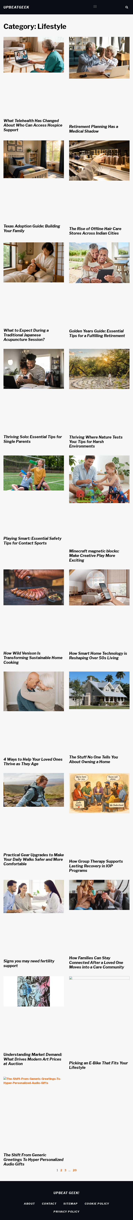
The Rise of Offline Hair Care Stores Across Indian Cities (95, 230)
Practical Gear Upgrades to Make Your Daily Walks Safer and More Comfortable (33, 859)
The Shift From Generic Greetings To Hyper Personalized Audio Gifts (33, 1159)
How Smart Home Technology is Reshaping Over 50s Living (98, 655)
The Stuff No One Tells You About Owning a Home (93, 759)
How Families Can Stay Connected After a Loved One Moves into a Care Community (96, 962)
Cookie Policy (97, 1203)
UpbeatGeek (16, 7)
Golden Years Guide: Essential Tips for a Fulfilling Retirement (97, 333)
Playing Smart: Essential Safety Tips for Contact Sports (32, 540)
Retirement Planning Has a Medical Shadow (93, 128)
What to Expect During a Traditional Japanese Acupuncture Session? (26, 335)
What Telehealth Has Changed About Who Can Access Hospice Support (32, 125)
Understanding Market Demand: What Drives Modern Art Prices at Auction (32, 1059)
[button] (95, 6)
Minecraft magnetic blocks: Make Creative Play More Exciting (94, 555)
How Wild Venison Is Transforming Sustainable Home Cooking (33, 658)
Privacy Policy (66, 1211)
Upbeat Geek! (66, 1193)
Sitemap (70, 1203)
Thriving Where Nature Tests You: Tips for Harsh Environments (96, 442)
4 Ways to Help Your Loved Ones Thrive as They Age (33, 761)
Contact (49, 1203)
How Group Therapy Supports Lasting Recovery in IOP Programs (96, 866)
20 (75, 1170)
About (29, 1203)
